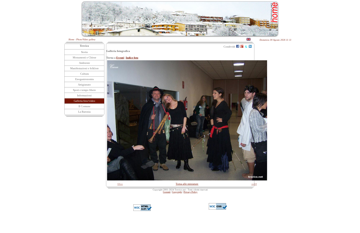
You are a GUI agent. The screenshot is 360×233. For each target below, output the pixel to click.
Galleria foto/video (84, 100)
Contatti (166, 192)
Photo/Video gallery (85, 39)
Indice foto (132, 57)
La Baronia (84, 111)
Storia (84, 52)
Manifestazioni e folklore (84, 68)
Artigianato (84, 84)
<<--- (120, 183)
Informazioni (84, 95)
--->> (254, 183)
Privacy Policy (191, 192)
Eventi (120, 57)
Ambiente (84, 62)
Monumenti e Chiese (84, 57)
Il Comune (84, 106)
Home (71, 39)
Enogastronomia (84, 79)
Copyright (177, 192)
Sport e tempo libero (84, 90)
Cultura (84, 73)
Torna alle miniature (187, 183)
